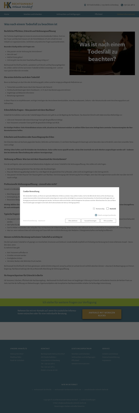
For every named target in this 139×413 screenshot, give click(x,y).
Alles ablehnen (72, 221)
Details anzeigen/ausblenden (107, 215)
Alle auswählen (108, 221)
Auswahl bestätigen (90, 221)
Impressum (41, 220)
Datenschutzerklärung (30, 220)
